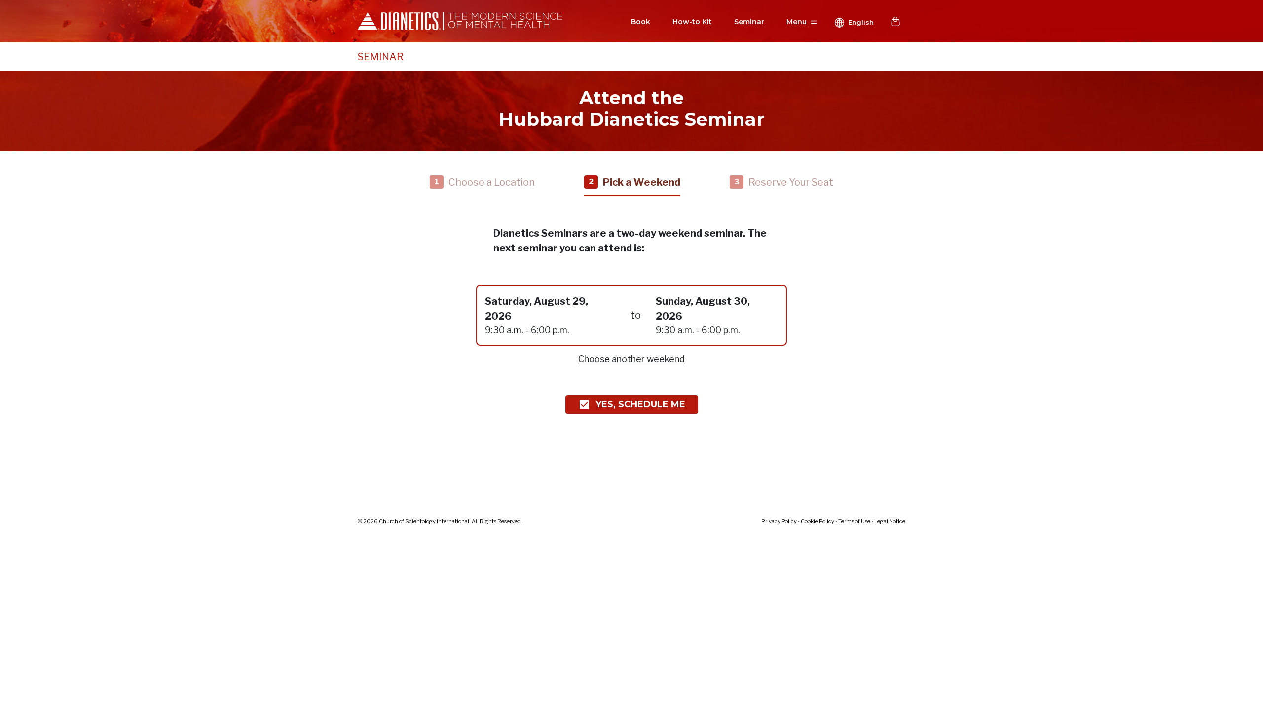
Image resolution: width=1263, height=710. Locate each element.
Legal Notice (889, 521)
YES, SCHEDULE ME (640, 404)
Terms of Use (854, 521)
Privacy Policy (779, 521)
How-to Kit (692, 21)
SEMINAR (381, 57)
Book (640, 21)
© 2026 (440, 521)
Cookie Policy (817, 521)
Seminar (749, 21)
